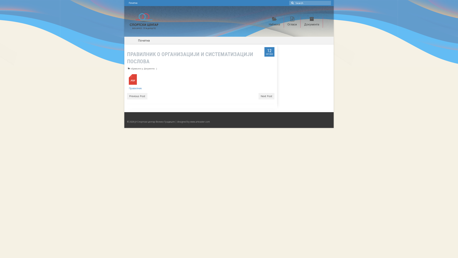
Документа (149, 68)
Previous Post (137, 96)
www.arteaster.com (200, 121)
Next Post (266, 96)
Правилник (135, 88)
